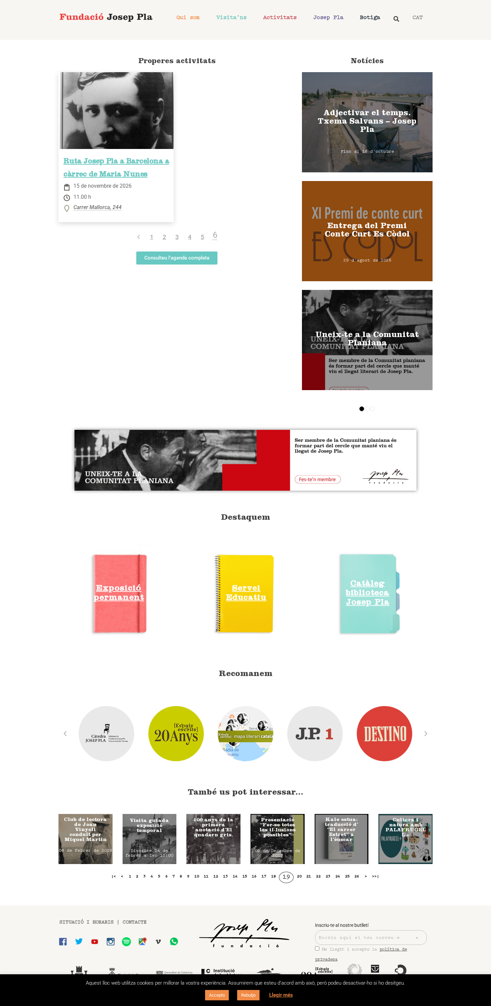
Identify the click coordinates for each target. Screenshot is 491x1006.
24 (337, 876)
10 (196, 876)
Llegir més (281, 995)
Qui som (188, 17)
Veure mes (367, 122)
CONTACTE (135, 922)
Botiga (370, 17)
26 (356, 876)
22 (318, 876)
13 (225, 876)
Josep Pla (328, 17)
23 (328, 876)
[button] (65, 733)
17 (264, 876)
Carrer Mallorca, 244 (97, 207)
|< (113, 876)
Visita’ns (231, 17)
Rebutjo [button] (248, 995)
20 (299, 876)
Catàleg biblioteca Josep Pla (367, 593)
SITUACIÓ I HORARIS (86, 922)
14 (235, 876)
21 (308, 876)
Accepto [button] (217, 995)
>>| (375, 876)
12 (215, 876)
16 (254, 876)
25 (347, 876)
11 (206, 876)
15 (244, 876)
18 (273, 876)
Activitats (280, 17)
